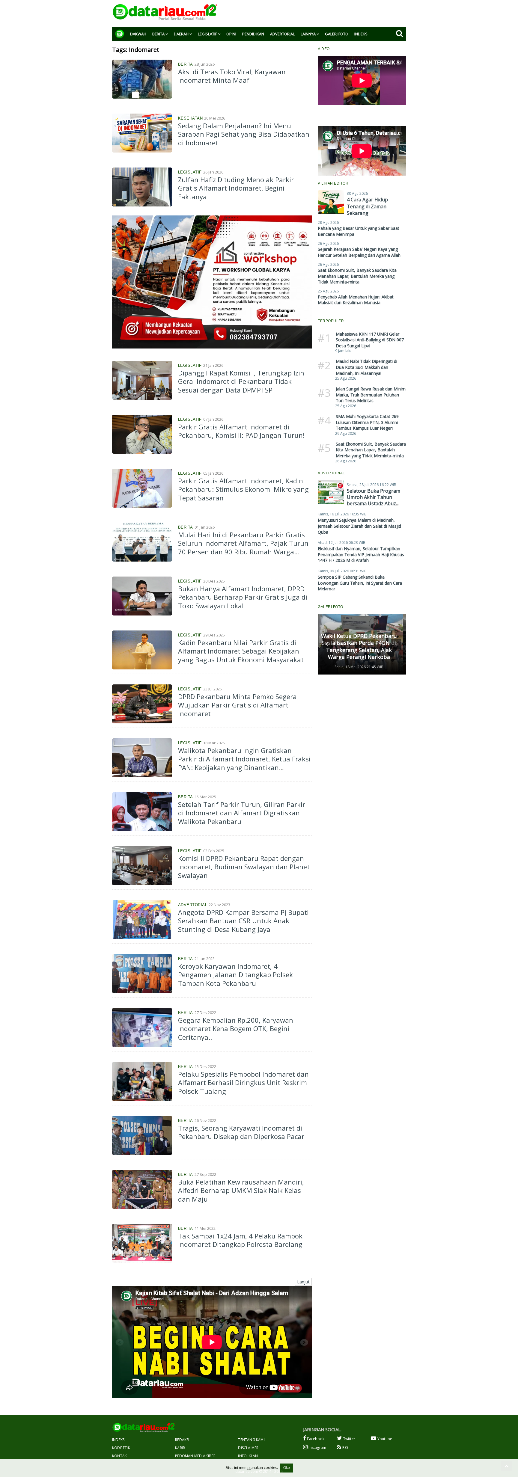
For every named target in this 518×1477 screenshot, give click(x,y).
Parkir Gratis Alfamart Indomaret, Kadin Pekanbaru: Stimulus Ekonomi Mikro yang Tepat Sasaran (243, 489)
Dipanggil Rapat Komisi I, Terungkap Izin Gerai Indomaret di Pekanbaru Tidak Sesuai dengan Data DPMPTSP (241, 381)
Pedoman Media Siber (195, 1455)
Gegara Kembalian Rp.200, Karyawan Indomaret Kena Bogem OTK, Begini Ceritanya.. (235, 1029)
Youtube (384, 1438)
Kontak (119, 1455)
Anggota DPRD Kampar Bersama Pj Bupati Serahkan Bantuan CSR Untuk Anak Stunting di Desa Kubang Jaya (243, 921)
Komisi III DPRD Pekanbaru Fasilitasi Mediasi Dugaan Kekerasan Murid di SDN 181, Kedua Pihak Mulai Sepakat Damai (359, 643)
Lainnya (308, 34)
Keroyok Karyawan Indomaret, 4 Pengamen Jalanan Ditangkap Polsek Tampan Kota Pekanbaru (235, 975)
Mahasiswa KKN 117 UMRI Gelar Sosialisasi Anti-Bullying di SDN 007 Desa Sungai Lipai (370, 339)
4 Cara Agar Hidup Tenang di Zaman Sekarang (367, 206)
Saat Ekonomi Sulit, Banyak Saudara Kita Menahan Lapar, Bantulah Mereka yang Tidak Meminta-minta (357, 276)
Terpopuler (331, 321)
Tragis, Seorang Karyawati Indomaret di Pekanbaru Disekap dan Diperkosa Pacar (241, 1132)
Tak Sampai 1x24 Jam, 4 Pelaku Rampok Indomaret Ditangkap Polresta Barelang (240, 1240)
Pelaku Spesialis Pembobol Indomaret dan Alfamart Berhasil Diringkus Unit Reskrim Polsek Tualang (243, 1082)
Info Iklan (248, 1455)
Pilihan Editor (333, 183)
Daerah (181, 34)
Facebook (315, 1438)
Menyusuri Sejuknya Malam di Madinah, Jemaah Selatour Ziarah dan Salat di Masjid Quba (359, 526)
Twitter (348, 1438)
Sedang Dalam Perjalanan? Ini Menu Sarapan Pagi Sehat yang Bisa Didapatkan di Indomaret (243, 134)
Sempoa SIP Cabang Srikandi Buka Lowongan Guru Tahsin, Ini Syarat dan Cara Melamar (360, 583)
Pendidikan (253, 34)
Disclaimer (248, 1447)
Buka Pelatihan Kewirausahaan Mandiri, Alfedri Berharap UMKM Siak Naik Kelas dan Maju (241, 1190)
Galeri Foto (336, 34)
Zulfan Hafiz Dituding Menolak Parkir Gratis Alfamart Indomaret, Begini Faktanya (236, 188)
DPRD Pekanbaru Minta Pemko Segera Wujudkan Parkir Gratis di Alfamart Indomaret (237, 705)
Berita (158, 34)
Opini (231, 34)
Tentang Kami (251, 1439)
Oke (286, 1468)
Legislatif (207, 34)
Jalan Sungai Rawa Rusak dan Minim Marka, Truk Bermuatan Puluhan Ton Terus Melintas (371, 394)
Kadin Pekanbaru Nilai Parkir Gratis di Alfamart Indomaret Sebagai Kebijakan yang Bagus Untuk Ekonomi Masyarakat (241, 651)
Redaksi (182, 1439)
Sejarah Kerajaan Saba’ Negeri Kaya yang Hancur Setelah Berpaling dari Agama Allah (359, 252)
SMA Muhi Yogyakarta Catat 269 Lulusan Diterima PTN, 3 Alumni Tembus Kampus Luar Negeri (367, 422)
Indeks (361, 34)
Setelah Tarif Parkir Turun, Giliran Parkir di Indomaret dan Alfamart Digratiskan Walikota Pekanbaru (241, 813)
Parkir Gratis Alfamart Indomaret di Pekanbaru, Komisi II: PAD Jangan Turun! (241, 431)
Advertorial (282, 34)
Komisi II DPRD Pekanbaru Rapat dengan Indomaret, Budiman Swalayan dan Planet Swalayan (244, 867)
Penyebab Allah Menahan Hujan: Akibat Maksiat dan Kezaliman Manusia (356, 300)
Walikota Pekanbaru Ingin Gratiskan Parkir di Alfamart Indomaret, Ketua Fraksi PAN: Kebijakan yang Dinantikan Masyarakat (244, 763)
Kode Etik (121, 1447)
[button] (328, 644)
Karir (180, 1447)
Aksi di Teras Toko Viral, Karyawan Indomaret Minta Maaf (232, 76)
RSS (344, 1447)
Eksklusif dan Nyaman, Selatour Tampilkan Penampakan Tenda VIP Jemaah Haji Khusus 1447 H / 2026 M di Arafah (361, 554)
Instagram (317, 1447)
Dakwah (138, 34)
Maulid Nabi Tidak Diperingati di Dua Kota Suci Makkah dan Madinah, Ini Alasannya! (366, 367)
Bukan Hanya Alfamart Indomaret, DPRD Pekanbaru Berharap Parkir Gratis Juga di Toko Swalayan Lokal (242, 597)
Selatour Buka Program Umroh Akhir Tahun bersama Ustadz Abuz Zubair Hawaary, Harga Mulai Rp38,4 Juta (373, 503)
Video (324, 49)
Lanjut (303, 1282)
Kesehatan (190, 118)
